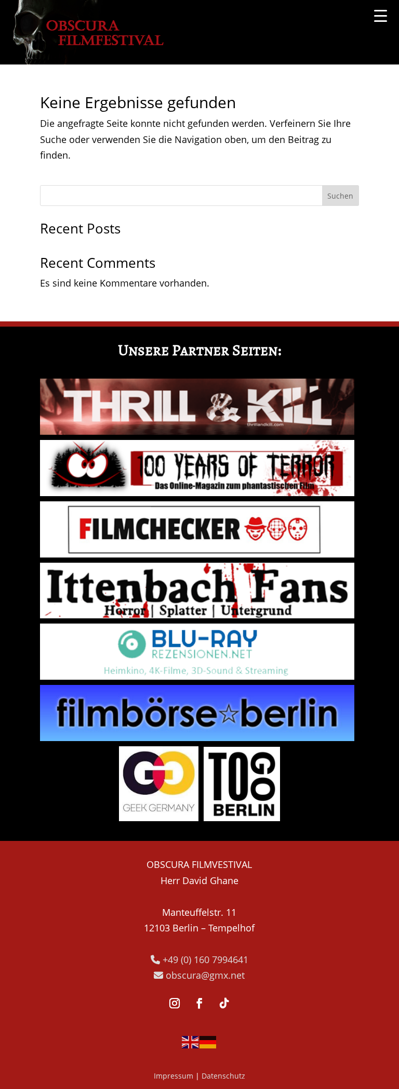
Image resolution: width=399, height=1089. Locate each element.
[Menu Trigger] (380, 15)
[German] (208, 1041)
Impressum (173, 1076)
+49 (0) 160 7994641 (204, 959)
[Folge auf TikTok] (224, 1003)
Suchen (340, 196)
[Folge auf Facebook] (199, 1003)
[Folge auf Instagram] (174, 1003)
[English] (191, 1041)
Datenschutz (223, 1076)
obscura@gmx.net (204, 975)
